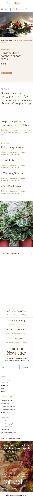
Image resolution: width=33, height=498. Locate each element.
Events (24, 3)
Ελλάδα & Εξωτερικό (16, 330)
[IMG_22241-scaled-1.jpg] (16, 24)
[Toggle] (17, 3)
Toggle (17, 3)
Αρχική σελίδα (4, 40)
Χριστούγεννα (12, 40)
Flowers (9, 3)
